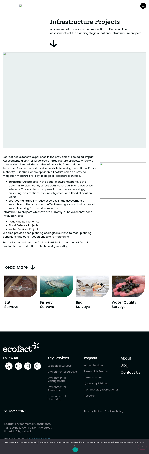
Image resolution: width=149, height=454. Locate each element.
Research (90, 395)
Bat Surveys (11, 304)
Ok (75, 449)
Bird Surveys (83, 304)
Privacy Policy (93, 411)
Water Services (94, 365)
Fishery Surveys (47, 304)
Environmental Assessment (56, 388)
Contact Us (130, 372)
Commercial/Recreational (99, 389)
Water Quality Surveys (124, 304)
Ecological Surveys (59, 366)
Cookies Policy (114, 411)
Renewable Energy (96, 371)
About (126, 358)
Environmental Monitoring (56, 397)
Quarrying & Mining (96, 383)
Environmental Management (56, 379)
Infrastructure (93, 377)
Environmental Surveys (62, 371)
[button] (143, 6)
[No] (142, 447)
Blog (124, 365)
